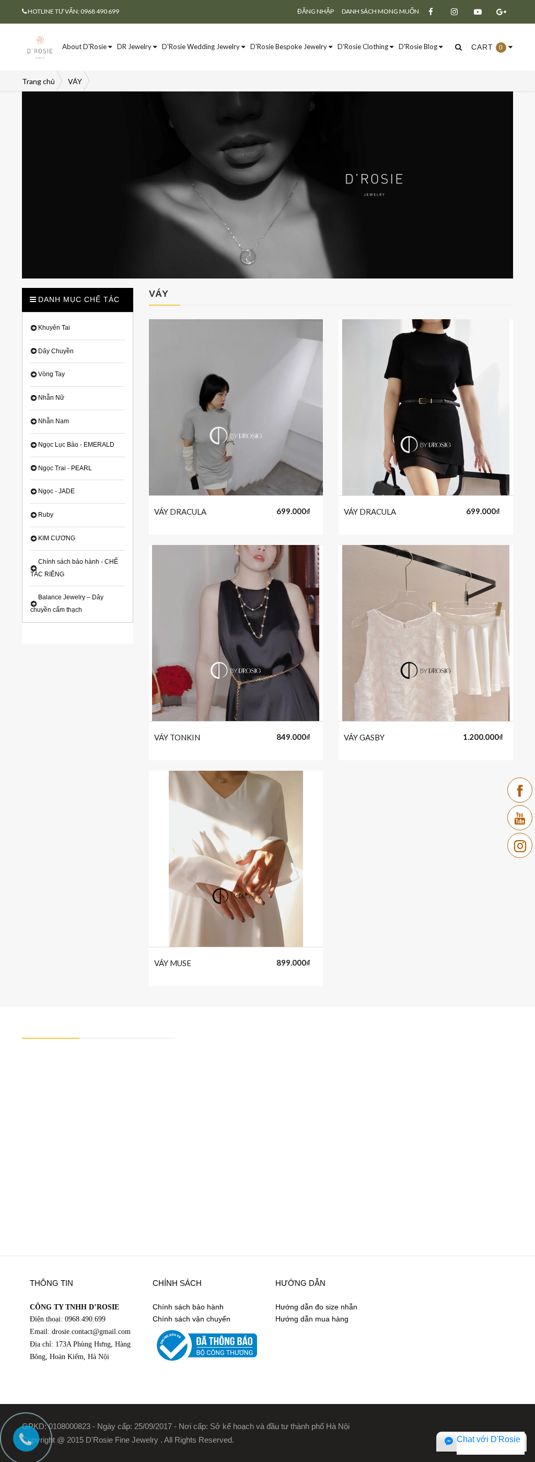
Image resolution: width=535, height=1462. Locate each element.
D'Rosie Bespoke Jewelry (289, 46)
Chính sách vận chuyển (191, 1319)
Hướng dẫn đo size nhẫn (316, 1307)
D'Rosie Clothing (364, 46)
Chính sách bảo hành (188, 1307)
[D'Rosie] (40, 46)
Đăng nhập (315, 11)
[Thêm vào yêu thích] (249, 509)
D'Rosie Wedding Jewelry (201, 46)
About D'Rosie (85, 46)
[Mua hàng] (223, 509)
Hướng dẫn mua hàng (311, 1319)
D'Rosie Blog (419, 46)
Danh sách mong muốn (380, 11)
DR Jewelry (135, 46)
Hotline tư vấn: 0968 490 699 (73, 11)
